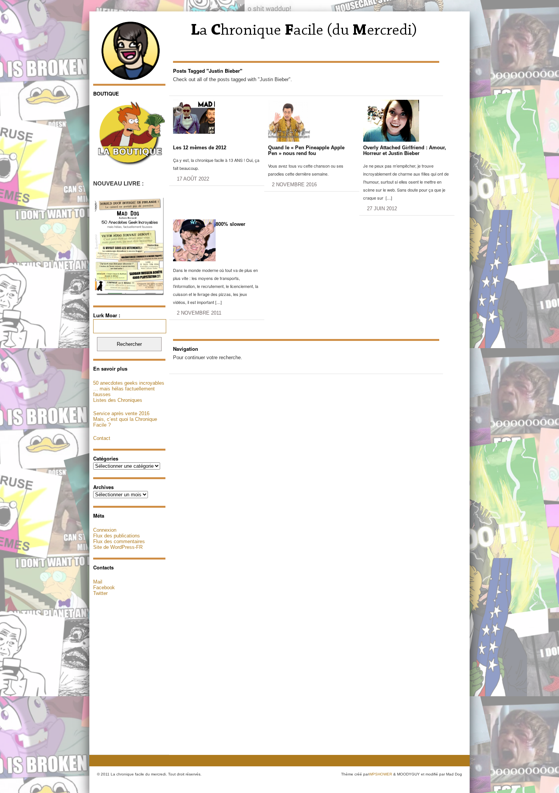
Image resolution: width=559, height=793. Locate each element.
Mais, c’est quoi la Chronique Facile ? (125, 422)
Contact (101, 438)
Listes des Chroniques (117, 400)
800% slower (230, 224)
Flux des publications (116, 536)
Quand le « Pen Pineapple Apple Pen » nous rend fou (306, 150)
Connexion (104, 530)
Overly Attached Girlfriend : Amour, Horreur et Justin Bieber (404, 150)
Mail (97, 582)
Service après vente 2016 (121, 413)
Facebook (104, 587)
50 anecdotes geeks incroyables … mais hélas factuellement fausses (128, 388)
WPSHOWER (380, 774)
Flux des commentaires (119, 541)
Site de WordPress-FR (118, 547)
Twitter (100, 593)
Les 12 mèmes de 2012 (199, 147)
